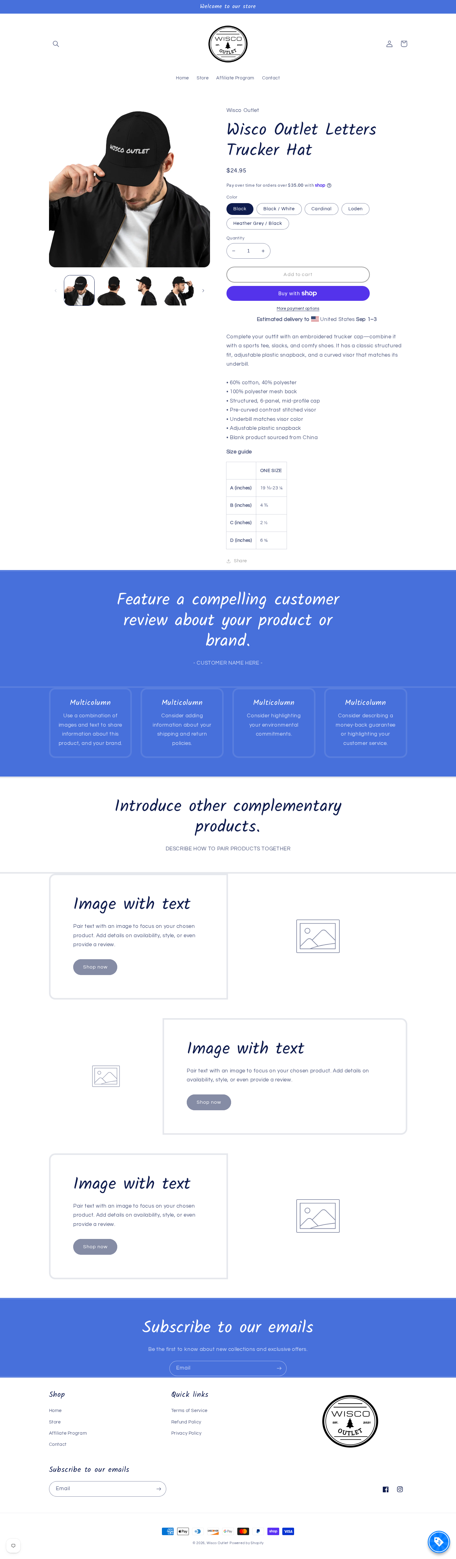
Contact (58, 1444)
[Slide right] (203, 290)
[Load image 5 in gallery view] (179, 290)
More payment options (298, 309)
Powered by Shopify (246, 1543)
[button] (56, 44)
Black (240, 209)
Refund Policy (186, 1422)
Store (55, 1422)
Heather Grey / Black (257, 223)
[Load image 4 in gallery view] (146, 290)
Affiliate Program (68, 1433)
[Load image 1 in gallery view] (79, 290)
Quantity (235, 238)
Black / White (279, 209)
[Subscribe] (279, 1368)
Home (55, 1410)
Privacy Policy (186, 1433)
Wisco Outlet (218, 1543)
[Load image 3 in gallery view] (112, 290)
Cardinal (321, 209)
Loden (355, 209)
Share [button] (240, 561)
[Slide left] (56, 290)
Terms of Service (189, 1410)
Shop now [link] (95, 966)
